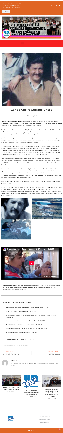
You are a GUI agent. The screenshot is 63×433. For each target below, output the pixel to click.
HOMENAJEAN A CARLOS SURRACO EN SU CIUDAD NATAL (23, 315)
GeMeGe (14, 360)
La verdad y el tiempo (12, 328)
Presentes (25, 345)
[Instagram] (51, 5)
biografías (13, 345)
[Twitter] (59, 5)
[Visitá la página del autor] (5, 363)
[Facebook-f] (54, 5)
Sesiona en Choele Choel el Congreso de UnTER (11, 388)
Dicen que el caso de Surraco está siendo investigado (22, 321)
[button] (22, 43)
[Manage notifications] (59, 429)
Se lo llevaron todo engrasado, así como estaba (15, 181)
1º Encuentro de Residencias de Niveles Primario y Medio (31, 392)
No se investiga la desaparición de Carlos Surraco (21, 324)
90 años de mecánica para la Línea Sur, (17, 311)
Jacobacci (19, 345)
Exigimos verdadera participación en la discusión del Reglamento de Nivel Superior (52, 392)
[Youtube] (57, 5)
